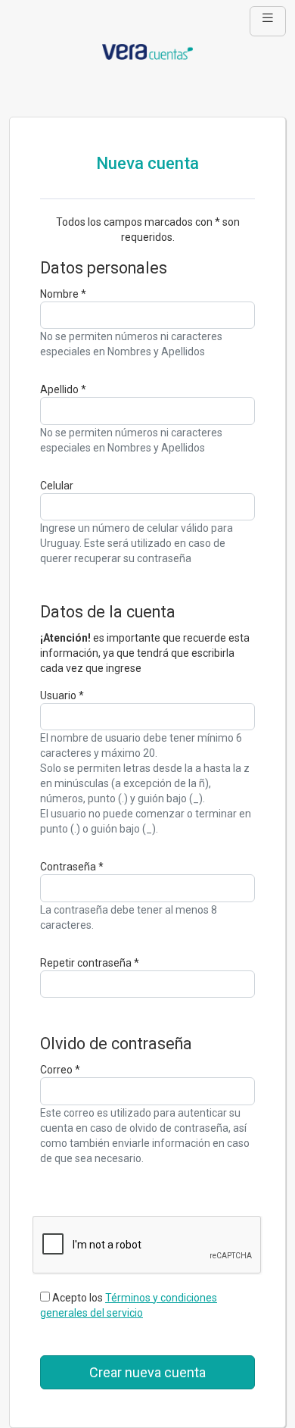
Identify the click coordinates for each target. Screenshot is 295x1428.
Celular (56, 486)
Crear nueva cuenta (147, 1372)
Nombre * (63, 294)
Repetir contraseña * (89, 963)
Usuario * (62, 695)
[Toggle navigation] (268, 21)
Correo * (60, 1070)
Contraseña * (72, 867)
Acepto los (128, 1305)
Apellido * (63, 389)
